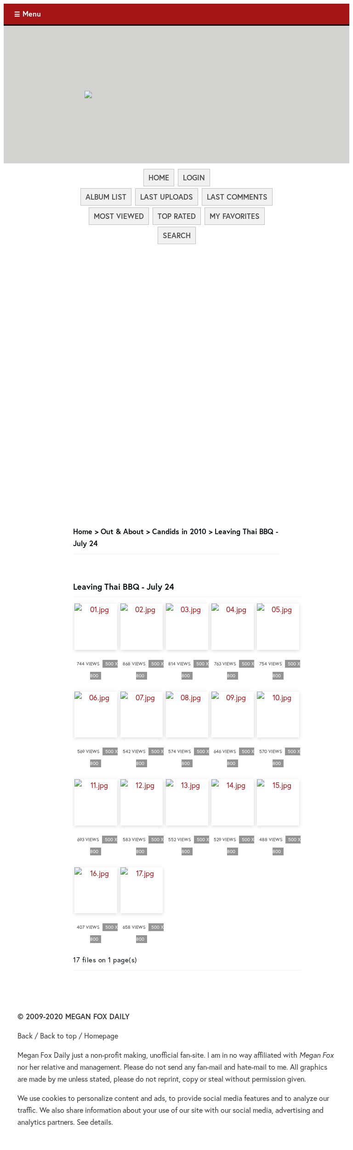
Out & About (122, 531)
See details (94, 1122)
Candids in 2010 (179, 531)
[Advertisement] (177, 314)
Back (25, 1035)
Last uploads (166, 196)
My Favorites (235, 216)
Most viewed (119, 216)
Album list (105, 196)
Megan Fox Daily (43, 1055)
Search (177, 235)
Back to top (58, 1035)
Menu (32, 13)
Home (158, 177)
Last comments (237, 196)
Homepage (101, 1035)
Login (194, 177)
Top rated (177, 216)
